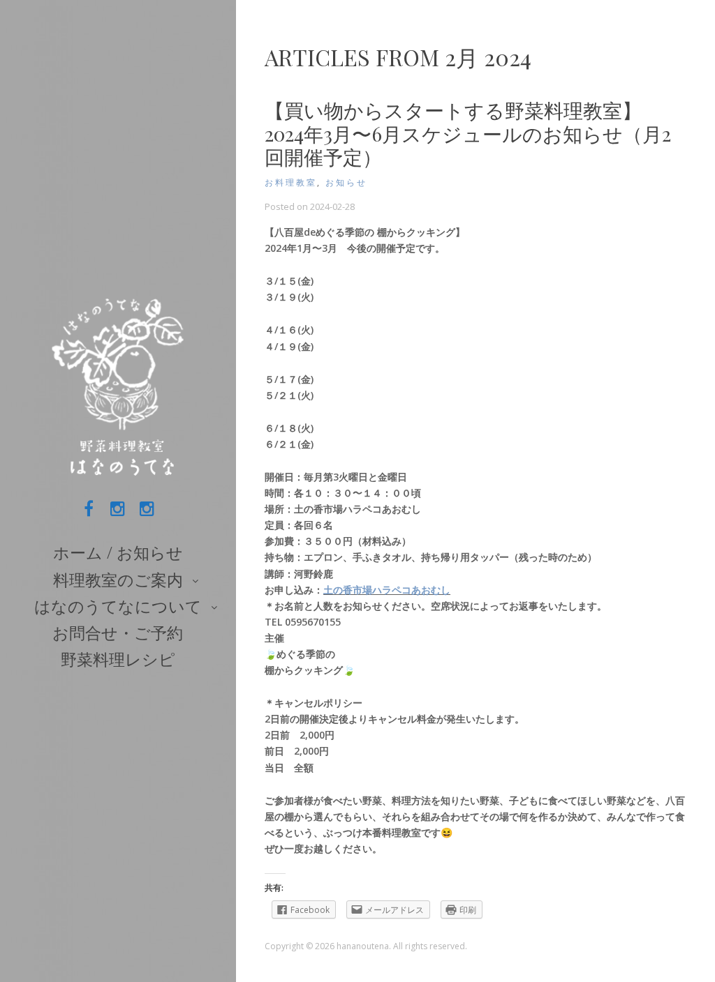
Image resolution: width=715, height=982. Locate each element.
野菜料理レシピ (118, 659)
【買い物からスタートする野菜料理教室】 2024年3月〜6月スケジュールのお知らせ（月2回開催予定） (468, 133)
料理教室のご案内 (118, 579)
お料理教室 (291, 182)
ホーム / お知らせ (118, 552)
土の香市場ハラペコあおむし (386, 589)
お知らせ (346, 182)
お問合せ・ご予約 (117, 632)
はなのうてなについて (118, 606)
